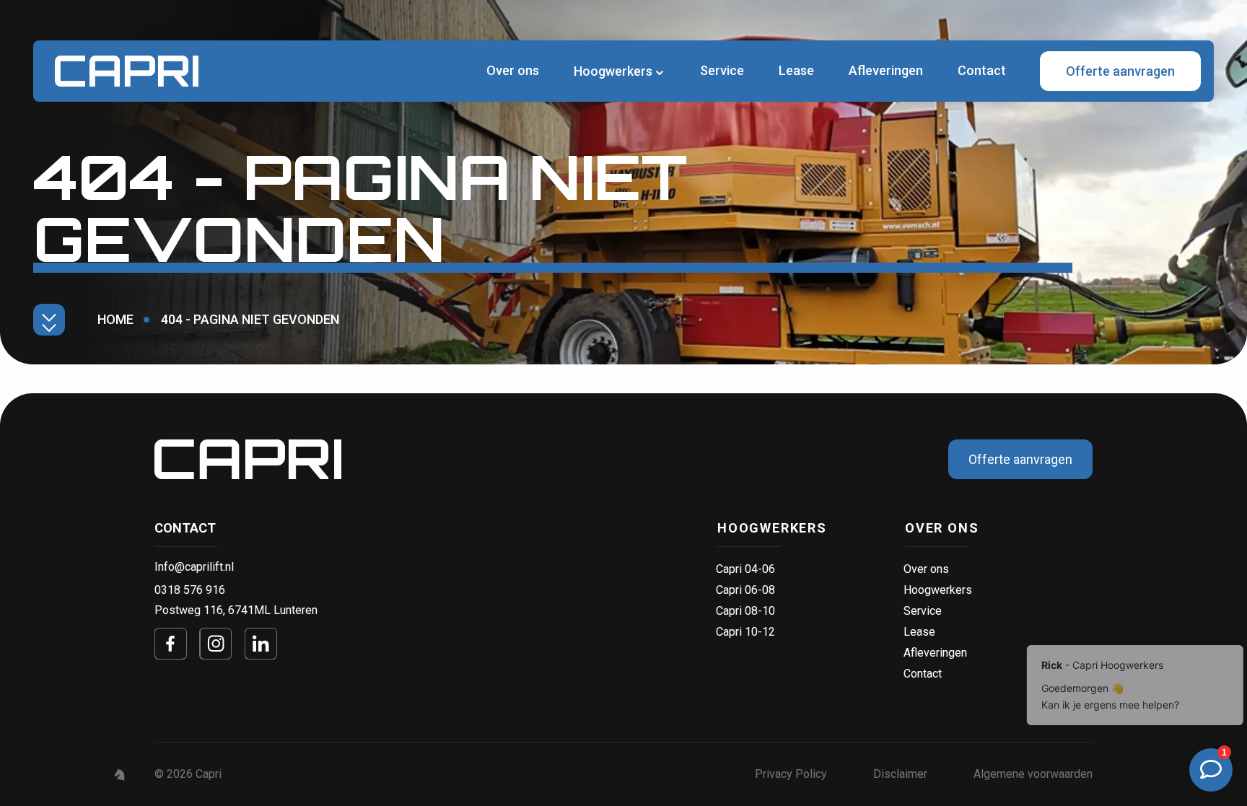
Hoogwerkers (772, 527)
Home (115, 319)
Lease (796, 70)
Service (722, 70)
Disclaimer (900, 774)
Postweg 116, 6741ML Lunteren (236, 610)
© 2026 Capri (188, 774)
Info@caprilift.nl (194, 567)
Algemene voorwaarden (1033, 774)
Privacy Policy (791, 774)
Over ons (512, 70)
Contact (982, 70)
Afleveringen (886, 70)
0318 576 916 (189, 590)
